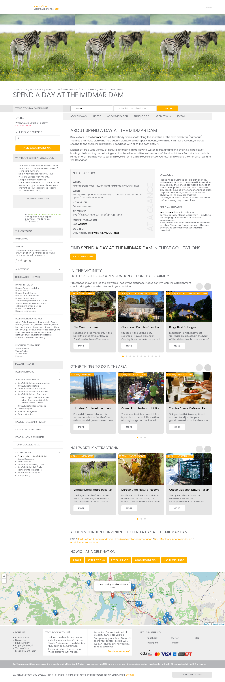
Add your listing (192, 674)
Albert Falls (20, 322)
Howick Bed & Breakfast (27, 295)
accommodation (146, 560)
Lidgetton (49, 329)
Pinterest (175, 642)
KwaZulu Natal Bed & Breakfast (33, 391)
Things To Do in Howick (111, 89)
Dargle (38, 324)
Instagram (152, 642)
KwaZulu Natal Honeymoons (32, 406)
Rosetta (30, 337)
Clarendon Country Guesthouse (142, 327)
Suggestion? (22, 269)
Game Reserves (26, 459)
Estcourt (47, 324)
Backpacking (24, 475)
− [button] (4, 581)
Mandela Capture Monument (92, 408)
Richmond (20, 337)
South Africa (20, 89)
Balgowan (32, 322)
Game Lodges (25, 408)
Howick (94, 233)
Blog (197, 638)
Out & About (36, 89)
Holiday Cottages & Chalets (32, 303)
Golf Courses (24, 461)
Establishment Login (25, 651)
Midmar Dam (99, 137)
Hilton (56, 327)
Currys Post (28, 324)
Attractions (163, 116)
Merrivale (25, 332)
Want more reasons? (119, 651)
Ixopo (31, 329)
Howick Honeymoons (25, 311)
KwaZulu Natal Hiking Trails (31, 464)
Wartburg (40, 337)
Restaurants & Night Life (30, 470)
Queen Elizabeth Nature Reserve (190, 490)
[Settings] (196, 7)
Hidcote (48, 327)
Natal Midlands (88, 89)
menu (203, 7)
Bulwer (18, 324)
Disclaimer (20, 640)
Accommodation (117, 116)
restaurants (119, 560)
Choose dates (23, 125)
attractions (96, 560)
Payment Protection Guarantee (45, 214)
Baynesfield (44, 322)
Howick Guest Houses (26, 293)
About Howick (78, 116)
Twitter (174, 638)
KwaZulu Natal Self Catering (32, 394)
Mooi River (46, 332)
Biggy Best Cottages (182, 327)
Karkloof (39, 329)
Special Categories (27, 411)
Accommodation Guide (27, 379)
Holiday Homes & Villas (29, 306)
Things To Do (53, 89)
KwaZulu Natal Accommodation (133, 539)
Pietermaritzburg (43, 335)
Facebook (152, 638)
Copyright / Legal (24, 645)
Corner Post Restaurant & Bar (140, 408)
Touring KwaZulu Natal (27, 445)
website (82, 224)
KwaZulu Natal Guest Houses (32, 388)
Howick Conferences (25, 308)
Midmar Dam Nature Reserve (92, 490)
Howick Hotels (22, 290)
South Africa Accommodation (95, 539)
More (81, 345)
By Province (21, 239)
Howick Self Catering (25, 298)
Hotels (97, 116)
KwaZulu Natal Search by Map (30, 422)
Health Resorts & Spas (29, 472)
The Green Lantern (85, 327)
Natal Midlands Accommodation (173, 539)
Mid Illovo (36, 332)
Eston (55, 324)
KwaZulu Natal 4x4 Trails (30, 467)
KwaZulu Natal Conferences (29, 437)
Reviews (181, 116)
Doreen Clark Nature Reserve (140, 490)
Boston (54, 322)
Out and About (23, 452)
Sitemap (130, 674)
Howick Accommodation (84, 542)
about (77, 560)
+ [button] (4, 576)
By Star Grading (25, 414)
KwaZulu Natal (70, 89)
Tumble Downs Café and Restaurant (193, 408)
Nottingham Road (24, 335)
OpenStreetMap (218, 624)
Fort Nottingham (23, 327)
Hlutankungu (21, 329)
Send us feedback (170, 212)
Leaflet (206, 624)
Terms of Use (22, 648)
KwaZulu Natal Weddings (28, 430)
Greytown (38, 327)
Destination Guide (24, 372)
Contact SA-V (22, 637)
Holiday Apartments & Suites (32, 300)
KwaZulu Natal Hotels (28, 386)
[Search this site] (185, 7)
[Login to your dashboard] (190, 7)
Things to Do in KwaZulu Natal (32, 456)
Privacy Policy (22, 642)
